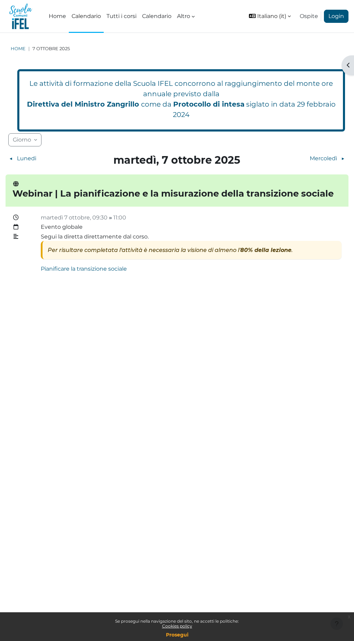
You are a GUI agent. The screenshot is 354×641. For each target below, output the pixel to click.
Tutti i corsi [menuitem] (121, 16)
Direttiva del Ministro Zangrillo (83, 104)
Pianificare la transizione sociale (84, 268)
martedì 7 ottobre (65, 217)
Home (18, 48)
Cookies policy (177, 626)
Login (336, 16)
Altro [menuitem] (183, 16)
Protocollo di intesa (208, 104)
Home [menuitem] (57, 16)
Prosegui (177, 635)
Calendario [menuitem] (86, 16)
